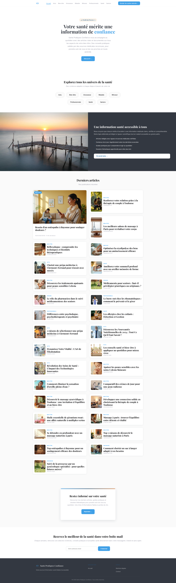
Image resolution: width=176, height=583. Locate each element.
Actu (54, 3)
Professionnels (93, 3)
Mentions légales (121, 568)
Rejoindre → (88, 511)
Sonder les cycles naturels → (129, 3)
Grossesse (69, 3)
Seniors (108, 3)
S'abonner (104, 549)
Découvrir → (88, 59)
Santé (102, 3)
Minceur (84, 3)
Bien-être (61, 3)
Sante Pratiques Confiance (51, 565)
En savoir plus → (102, 156)
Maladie (77, 3)
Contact (118, 571)
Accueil (48, 3)
